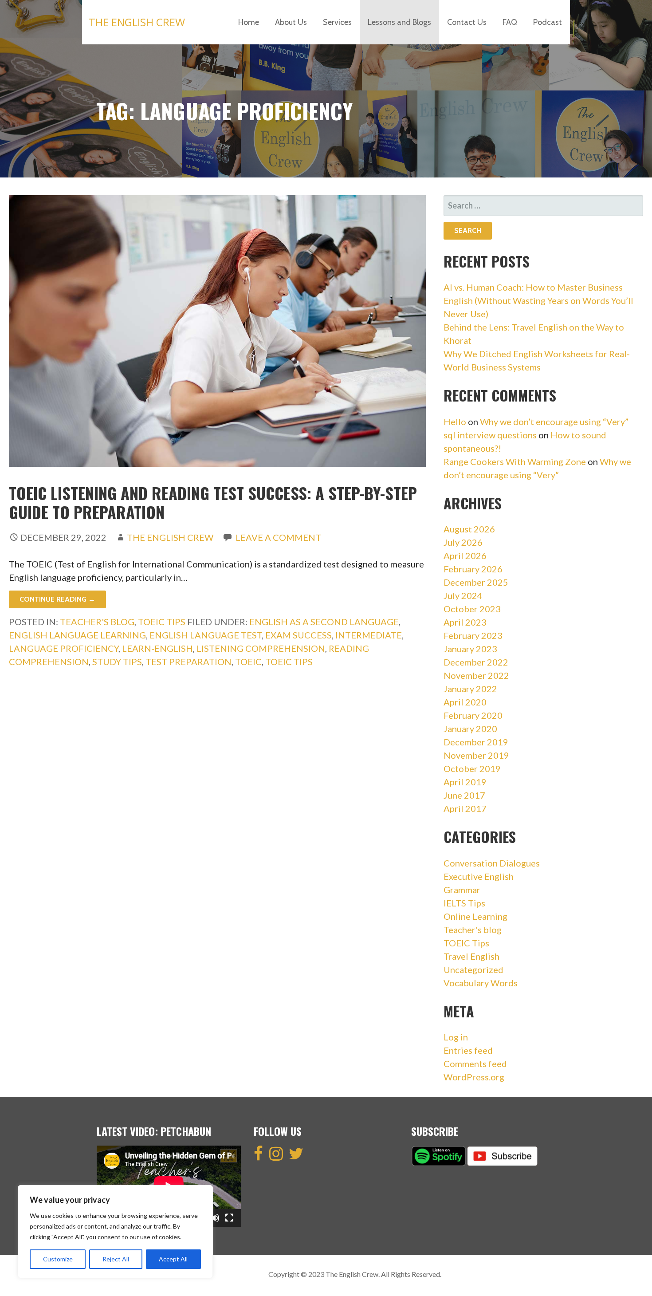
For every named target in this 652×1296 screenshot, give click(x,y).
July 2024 (463, 595)
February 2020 (473, 715)
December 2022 (476, 662)
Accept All (173, 1259)
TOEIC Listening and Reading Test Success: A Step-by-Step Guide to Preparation (213, 502)
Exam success (298, 635)
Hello (455, 421)
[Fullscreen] (229, 1217)
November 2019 (476, 755)
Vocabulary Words (481, 982)
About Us (291, 22)
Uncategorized (473, 969)
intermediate (368, 635)
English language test (205, 635)
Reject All (115, 1259)
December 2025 (476, 582)
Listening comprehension (260, 648)
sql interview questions (490, 434)
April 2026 (465, 555)
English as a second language (324, 621)
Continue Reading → (57, 599)
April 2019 (465, 781)
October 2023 (472, 608)
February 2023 (473, 635)
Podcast (547, 22)
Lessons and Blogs (399, 22)
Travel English (471, 956)
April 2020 (465, 702)
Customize (58, 1259)
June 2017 (464, 795)
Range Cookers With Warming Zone (515, 461)
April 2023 (465, 622)
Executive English (479, 876)
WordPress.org (474, 1076)
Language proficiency (63, 648)
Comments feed (475, 1063)
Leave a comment (278, 537)
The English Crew (137, 22)
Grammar (462, 889)
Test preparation (188, 661)
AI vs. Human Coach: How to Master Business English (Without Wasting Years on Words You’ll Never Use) (538, 300)
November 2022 (476, 675)
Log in (456, 1037)
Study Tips (117, 661)
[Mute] (215, 1217)
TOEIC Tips (161, 621)
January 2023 (470, 648)
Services (337, 22)
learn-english (157, 648)
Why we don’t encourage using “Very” (554, 421)
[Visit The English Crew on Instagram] (276, 1156)
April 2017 (465, 808)
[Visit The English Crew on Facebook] (258, 1156)
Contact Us (467, 22)
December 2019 (476, 742)
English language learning (77, 635)
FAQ (510, 22)
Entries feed (468, 1050)
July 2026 (463, 542)
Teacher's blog (97, 621)
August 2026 (469, 529)
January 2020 (470, 728)
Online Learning (475, 916)
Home (248, 22)
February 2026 (473, 568)
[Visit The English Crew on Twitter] (296, 1156)
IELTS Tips (464, 903)
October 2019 (472, 768)
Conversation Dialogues (492, 863)
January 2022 (470, 688)
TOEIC (248, 661)
